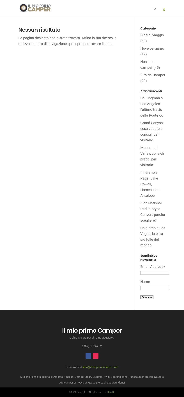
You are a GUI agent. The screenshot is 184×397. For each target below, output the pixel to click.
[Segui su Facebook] (88, 356)
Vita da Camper (152, 75)
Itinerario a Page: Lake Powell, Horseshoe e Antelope (150, 184)
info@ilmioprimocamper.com (100, 367)
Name (145, 282)
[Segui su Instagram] (95, 356)
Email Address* (152, 266)
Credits (111, 392)
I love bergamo (152, 48)
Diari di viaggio (152, 35)
